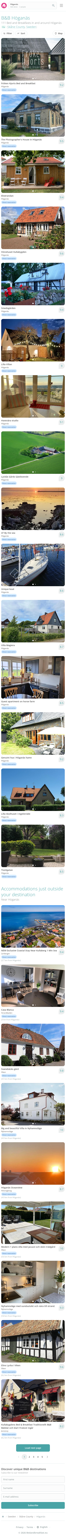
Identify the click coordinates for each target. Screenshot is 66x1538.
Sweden (31, 27)
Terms (30, 1527)
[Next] (60, 59)
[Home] (3, 1517)
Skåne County (16, 27)
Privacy (19, 1527)
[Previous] (5, 59)
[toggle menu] (61, 5)
